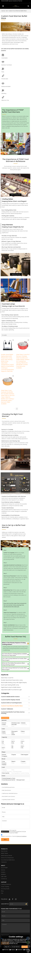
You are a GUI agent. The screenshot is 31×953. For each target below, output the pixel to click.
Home (3, 11)
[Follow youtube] (9, 899)
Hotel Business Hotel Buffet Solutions (9, 793)
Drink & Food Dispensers (7, 857)
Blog (2, 891)
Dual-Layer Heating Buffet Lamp (10, 685)
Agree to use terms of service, (13, 836)
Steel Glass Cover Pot (7, 678)
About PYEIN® (4, 867)
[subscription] (26, 904)
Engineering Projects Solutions (8, 799)
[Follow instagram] (15, 899)
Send (5, 839)
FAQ (2, 893)
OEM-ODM (3, 876)
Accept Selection (16, 946)
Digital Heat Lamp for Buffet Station (11, 687)
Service (3, 870)
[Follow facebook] (12, 899)
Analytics (13, 949)
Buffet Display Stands (6, 855)
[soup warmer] (15, 264)
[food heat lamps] (15, 290)
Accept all (24, 946)
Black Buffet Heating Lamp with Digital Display (14, 682)
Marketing (27, 949)
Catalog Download (6, 884)
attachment (5, 831)
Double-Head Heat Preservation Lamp (12, 680)
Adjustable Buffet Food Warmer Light (11, 689)
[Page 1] (14, 409)
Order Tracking (5, 886)
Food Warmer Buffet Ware (8, 860)
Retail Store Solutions (6, 790)
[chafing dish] (15, 185)
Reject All (7, 946)
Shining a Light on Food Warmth (13, 305)
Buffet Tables (4, 853)
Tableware (4, 862)
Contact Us (4, 878)
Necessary (6, 949)
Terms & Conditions (21, 836)
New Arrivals (4, 851)
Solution (3, 872)
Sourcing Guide (5, 888)
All (6, 11)
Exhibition (3, 874)
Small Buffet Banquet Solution (8, 787)
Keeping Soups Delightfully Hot (13, 226)
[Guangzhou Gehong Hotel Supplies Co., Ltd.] (16, 6)
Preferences (20, 949)
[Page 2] (17, 409)
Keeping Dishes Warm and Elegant (14, 200)
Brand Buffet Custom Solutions (8, 796)
